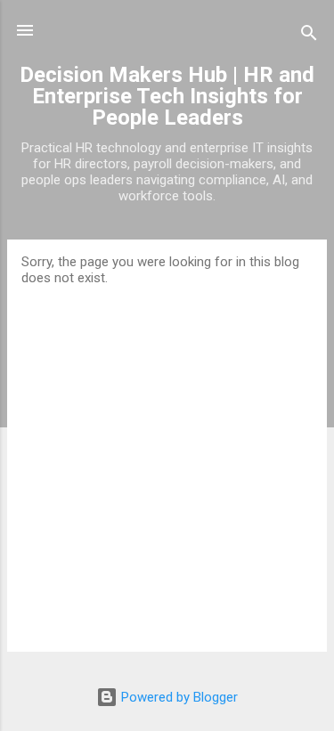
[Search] (309, 36)
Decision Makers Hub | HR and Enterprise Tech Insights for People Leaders (167, 96)
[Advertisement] (167, 462)
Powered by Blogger (178, 697)
